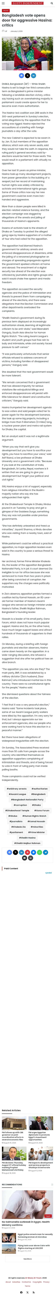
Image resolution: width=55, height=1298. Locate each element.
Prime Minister (37, 832)
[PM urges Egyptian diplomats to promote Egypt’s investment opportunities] (41, 1123)
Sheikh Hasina (28, 837)
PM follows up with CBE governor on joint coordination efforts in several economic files (13, 1136)
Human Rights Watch (35, 816)
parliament (17, 832)
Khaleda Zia (19, 826)
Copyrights (37, 1282)
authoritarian (41, 788)
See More (28, 1259)
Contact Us (26, 1282)
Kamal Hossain (37, 821)
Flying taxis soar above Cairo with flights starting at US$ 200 (34, 1246)
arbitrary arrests (17, 788)
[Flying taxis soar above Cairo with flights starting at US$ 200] (9, 1249)
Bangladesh (39, 794)
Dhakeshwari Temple (18, 810)
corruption (21, 805)
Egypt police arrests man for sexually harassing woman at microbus (35, 1235)
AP (6, 31)
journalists (16, 821)
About (8, 1282)
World (5, 10)
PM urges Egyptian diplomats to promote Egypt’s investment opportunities (39, 1136)
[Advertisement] (27, 991)
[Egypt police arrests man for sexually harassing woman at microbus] (9, 1238)
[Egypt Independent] (27, 3)
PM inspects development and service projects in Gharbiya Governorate (41, 1165)
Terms (27, 1286)
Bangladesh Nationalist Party (28, 799)
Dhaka (37, 805)
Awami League (18, 794)
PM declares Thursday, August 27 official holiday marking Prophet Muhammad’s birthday (14, 1166)
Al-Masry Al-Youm (33, 1278)
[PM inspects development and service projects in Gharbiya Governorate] (41, 1153)
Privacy (46, 1282)
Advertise (16, 1282)
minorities (38, 826)
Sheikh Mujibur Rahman (28, 843)
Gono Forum (42, 810)
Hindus (13, 816)
